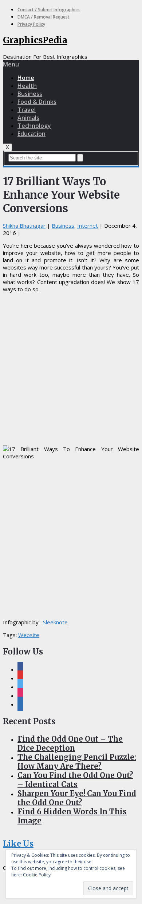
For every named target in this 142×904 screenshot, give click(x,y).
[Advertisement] (71, 369)
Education (31, 134)
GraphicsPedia (35, 40)
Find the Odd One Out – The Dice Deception (70, 743)
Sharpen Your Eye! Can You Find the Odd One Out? (76, 798)
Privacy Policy (31, 24)
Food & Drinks (36, 102)
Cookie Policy (37, 875)
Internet (87, 225)
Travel (26, 110)
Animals (28, 118)
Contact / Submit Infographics (48, 10)
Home (25, 78)
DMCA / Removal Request (43, 17)
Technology (34, 126)
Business (29, 94)
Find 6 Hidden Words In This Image (72, 816)
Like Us (18, 844)
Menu (11, 64)
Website (28, 635)
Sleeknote (55, 622)
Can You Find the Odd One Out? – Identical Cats (75, 780)
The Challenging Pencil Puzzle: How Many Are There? (76, 762)
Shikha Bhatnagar (24, 225)
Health (27, 86)
